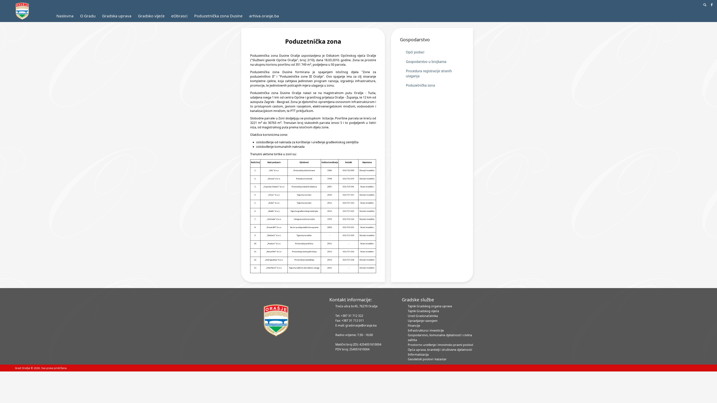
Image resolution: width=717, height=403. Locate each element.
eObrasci (179, 15)
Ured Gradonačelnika (423, 316)
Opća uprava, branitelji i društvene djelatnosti (440, 350)
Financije (414, 326)
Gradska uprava (116, 15)
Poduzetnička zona (420, 85)
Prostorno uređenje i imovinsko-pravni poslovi (440, 345)
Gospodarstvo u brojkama (426, 61)
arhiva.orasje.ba (264, 15)
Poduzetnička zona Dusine (218, 15)
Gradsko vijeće (151, 15)
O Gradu (88, 15)
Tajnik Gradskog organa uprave (430, 306)
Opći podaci (415, 52)
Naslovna (65, 15)
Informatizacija (418, 354)
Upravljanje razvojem (422, 321)
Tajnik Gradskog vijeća (423, 311)
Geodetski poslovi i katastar (427, 359)
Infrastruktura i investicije (426, 330)
